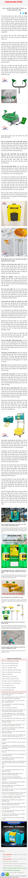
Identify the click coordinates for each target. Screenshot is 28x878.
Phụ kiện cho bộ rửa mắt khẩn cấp (11, 681)
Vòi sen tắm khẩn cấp (8, 689)
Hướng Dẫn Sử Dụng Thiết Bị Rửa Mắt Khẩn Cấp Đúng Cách (13, 758)
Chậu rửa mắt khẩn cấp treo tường (11, 672)
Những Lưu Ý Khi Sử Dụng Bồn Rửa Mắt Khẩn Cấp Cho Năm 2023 (13, 782)
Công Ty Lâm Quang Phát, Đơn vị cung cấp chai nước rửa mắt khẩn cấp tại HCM (14, 793)
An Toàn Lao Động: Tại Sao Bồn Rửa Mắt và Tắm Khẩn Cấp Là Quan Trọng (13, 796)
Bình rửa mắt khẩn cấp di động (10, 661)
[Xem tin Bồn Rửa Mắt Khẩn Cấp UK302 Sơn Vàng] (14, 587)
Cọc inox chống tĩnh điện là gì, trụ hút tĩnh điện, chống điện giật (13, 701)
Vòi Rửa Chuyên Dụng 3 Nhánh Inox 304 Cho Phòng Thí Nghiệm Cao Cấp (13, 725)
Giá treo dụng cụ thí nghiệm (9, 676)
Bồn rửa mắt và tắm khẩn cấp (10, 663)
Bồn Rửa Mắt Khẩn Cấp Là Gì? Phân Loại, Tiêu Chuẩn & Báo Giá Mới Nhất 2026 (13, 710)
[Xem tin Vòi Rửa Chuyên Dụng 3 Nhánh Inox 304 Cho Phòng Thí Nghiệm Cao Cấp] (14, 637)
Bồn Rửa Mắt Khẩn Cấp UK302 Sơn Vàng (13, 718)
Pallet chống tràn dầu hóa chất (10, 678)
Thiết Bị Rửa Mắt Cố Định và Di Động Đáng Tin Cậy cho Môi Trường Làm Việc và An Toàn (14, 763)
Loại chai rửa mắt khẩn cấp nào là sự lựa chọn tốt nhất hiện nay (13, 811)
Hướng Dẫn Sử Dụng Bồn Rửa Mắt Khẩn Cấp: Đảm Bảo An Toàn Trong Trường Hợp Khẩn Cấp (14, 747)
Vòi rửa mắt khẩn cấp (8, 685)
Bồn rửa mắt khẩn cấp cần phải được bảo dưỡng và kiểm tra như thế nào (13, 804)
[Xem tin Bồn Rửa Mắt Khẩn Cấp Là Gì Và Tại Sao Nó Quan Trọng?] (14, 612)
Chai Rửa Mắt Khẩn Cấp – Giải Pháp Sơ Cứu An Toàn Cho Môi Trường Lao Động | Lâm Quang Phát (13, 715)
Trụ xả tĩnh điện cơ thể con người (11, 683)
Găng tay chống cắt (7, 674)
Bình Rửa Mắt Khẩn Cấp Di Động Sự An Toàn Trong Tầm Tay (13, 786)
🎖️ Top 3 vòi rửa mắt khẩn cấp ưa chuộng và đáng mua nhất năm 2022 (13, 814)
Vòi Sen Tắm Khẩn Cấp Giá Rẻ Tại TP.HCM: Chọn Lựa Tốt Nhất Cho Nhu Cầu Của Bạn (14, 778)
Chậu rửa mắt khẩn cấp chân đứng (11, 670)
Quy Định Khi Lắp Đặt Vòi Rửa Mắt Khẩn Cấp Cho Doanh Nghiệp (13, 728)
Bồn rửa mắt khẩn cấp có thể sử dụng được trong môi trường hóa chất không (14, 697)
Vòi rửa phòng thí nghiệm (9, 687)
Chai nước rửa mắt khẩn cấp (10, 665)
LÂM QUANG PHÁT (13, 2)
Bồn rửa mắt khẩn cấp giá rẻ (9, 707)
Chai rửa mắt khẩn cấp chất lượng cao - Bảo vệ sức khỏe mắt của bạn (13, 774)
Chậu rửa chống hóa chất (9, 667)
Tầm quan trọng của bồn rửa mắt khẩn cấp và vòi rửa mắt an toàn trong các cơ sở (13, 735)
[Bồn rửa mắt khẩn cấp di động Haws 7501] (14, 834)
